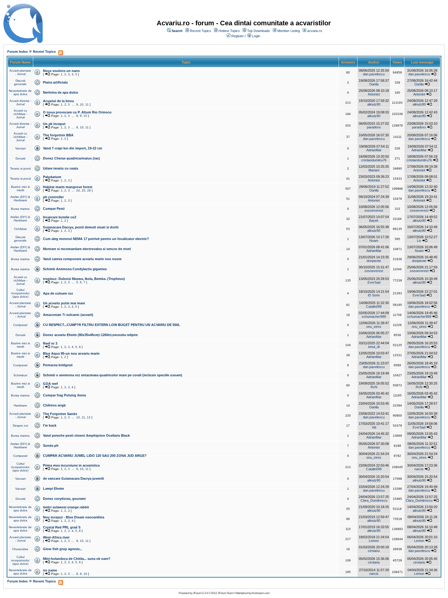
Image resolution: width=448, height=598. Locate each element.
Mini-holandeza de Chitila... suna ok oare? (76, 558)
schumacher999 (374, 316)
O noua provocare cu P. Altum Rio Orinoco (77, 112)
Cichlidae (20, 229)
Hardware (20, 405)
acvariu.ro (314, 31)
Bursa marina (20, 208)
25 (83, 190)
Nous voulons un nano (61, 71)
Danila (374, 84)
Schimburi (20, 375)
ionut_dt (374, 347)
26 (89, 190)
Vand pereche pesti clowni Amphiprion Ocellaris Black (86, 435)
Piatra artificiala (55, 82)
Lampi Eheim (53, 488)
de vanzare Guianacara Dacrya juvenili (73, 478)
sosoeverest (373, 210)
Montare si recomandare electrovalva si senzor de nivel (87, 249)
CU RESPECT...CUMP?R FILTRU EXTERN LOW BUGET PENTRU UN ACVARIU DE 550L (111, 325)
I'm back (49, 425)
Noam (373, 240)
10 (82, 104)
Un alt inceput (54, 124)
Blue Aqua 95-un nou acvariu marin (71, 353)
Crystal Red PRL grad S (61, 527)
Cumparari (20, 325)
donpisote (374, 261)
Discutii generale (20, 82)
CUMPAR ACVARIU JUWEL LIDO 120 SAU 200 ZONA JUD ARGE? (95, 455)
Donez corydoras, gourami (64, 498)
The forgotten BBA (58, 135)
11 (87, 104)
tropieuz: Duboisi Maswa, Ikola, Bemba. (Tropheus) (84, 279)
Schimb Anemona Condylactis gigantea (75, 269)
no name (50, 570)
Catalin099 (374, 306)
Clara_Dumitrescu (374, 500)
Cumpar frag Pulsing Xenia (64, 395)
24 (78, 190)
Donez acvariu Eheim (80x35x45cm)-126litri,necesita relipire (90, 335)
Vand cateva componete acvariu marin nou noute (82, 259)
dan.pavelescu (374, 74)
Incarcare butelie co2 (59, 217)
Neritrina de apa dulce (60, 92)
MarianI (373, 170)
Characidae (20, 549)
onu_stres (373, 326)
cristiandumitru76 (373, 160)
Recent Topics (200, 31)
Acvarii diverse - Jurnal (20, 102)
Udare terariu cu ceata (60, 168)
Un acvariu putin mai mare (64, 303)
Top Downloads (258, 31)
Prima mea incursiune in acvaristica (71, 465)
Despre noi (20, 425)
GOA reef (50, 383)
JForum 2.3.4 (200, 593)
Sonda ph (51, 445)
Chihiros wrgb (54, 405)
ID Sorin (374, 295)
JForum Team (225, 593)
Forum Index (17, 51)
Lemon (374, 540)
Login (256, 36)
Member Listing (288, 31)
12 (89, 417)
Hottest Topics (229, 31)
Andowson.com (260, 593)
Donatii (20, 158)
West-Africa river (56, 537)
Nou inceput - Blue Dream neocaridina (73, 517)
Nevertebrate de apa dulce (20, 92)
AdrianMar (374, 150)
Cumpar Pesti (54, 208)
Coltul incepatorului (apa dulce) (20, 293)
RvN (374, 387)
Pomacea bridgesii (58, 365)
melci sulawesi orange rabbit (66, 507)
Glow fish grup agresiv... (62, 549)
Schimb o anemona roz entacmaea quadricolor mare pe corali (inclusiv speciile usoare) (112, 375)
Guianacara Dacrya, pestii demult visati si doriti (81, 227)
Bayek (374, 220)
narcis (419, 469)
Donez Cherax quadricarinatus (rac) (71, 158)
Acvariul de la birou (58, 101)
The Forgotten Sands (60, 414)
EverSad (374, 282)
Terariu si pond (20, 168)
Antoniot (374, 94)
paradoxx (374, 127)
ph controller (53, 197)
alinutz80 (373, 104)
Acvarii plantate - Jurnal (20, 72)
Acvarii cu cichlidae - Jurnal (20, 114)
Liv (419, 240)
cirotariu (374, 551)
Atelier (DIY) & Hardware (20, 198)
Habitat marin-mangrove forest (67, 187)
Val (374, 427)
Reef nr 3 (50, 343)
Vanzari (20, 148)
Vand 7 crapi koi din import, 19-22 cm (72, 148)
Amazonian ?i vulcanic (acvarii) (68, 315)
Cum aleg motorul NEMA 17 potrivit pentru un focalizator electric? (96, 239)
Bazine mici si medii (20, 188)
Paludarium (52, 177)
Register (237, 36)
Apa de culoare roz (58, 293)
